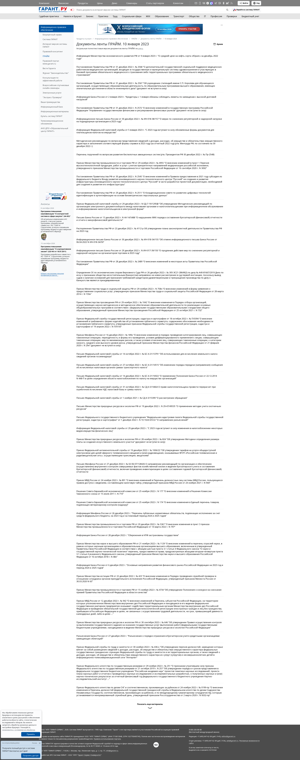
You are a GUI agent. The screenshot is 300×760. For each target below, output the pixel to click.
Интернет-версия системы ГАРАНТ (55, 45)
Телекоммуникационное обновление (52, 122)
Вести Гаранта (49, 68)
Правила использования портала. (107, 739)
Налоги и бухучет (73, 16)
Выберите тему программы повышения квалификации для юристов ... (52, 274)
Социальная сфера (131, 16)
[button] (246, 10)
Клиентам (178, 3)
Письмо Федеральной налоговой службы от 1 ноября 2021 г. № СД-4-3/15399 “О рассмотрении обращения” (131, 398)
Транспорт (178, 16)
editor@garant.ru (228, 736)
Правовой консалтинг (53, 51)
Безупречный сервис (52, 34)
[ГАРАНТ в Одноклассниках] (223, 3)
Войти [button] (245, 3)
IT (205, 16)
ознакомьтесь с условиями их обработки (18, 730)
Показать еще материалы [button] (150, 704)
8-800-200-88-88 (195, 730)
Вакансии (63, 3)
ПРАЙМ (46, 56)
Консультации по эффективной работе (52, 79)
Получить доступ (31, 755)
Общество (194, 16)
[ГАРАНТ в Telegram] (215, 3)
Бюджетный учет (250, 16)
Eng (258, 3)
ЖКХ (148, 16)
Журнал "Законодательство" (56, 73)
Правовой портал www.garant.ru (51, 62)
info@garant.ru (112, 751)
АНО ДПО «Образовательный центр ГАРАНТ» (54, 129)
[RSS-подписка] (231, 3)
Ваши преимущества (50, 102)
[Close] (39, 743)
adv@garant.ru (232, 741)
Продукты (83, 3)
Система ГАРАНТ (50, 39)
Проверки (232, 16)
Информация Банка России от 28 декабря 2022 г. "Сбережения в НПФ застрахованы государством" (127, 535)
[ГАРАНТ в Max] (211, 3)
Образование (162, 16)
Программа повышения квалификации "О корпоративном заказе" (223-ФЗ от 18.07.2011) (56, 249)
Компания (44, 3)
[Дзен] (207, 3)
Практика (103, 16)
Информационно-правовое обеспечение (53, 28)
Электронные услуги (52, 92)
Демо (114, 3)
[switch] (72, 10)
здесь (140, 48)
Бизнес (90, 16)
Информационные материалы (55, 111)
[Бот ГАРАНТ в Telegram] (219, 3)
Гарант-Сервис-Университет (89, 755)
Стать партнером (155, 3)
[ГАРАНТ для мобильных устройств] (200, 3)
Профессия (216, 16)
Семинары (131, 3)
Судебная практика (49, 16)
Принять (31, 734)
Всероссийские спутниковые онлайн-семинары (56, 86)
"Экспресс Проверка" (52, 97)
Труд (115, 16)
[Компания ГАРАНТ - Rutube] (227, 3)
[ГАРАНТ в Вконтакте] (203, 3)
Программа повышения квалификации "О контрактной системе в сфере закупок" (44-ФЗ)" (56, 213)
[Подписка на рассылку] (196, 3)
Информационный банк (52, 106)
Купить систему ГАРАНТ (51, 116)
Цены (100, 3)
